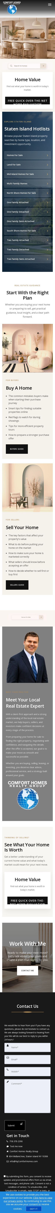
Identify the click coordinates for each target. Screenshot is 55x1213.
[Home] (12, 8)
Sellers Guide (17, 585)
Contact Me (27, 970)
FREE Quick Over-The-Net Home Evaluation (27, 101)
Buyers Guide (17, 449)
